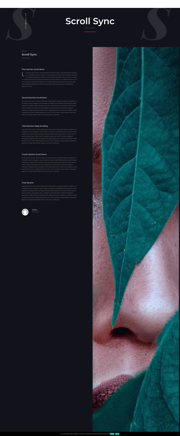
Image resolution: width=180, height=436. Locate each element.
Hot (89, 28)
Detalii (117, 433)
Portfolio (165, 2)
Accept (112, 433)
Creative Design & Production (152, 2)
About (122, 2)
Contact (172, 2)
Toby (140, 2)
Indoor (135, 2)
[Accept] (178, 434)
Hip (23, 51)
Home (116, 2)
